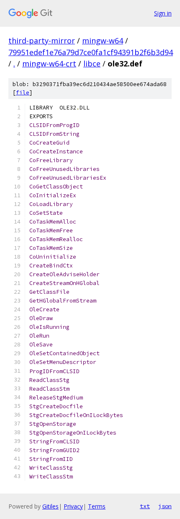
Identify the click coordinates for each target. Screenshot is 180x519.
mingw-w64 (102, 41)
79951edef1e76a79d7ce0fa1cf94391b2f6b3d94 (90, 52)
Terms (96, 506)
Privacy (73, 506)
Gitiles (50, 506)
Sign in (163, 13)
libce (91, 64)
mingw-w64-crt (49, 64)
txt (145, 506)
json (165, 506)
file (22, 92)
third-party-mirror (41, 41)
